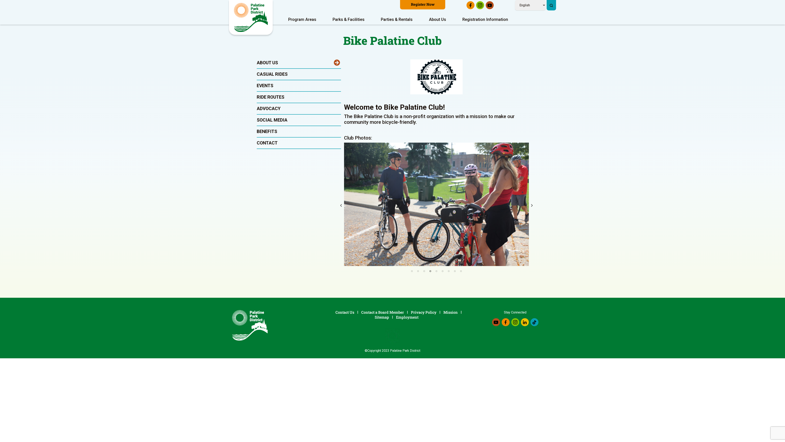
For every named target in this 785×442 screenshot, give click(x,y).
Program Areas (302, 19)
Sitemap (382, 317)
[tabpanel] (436, 204)
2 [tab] (418, 271)
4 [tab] (430, 271)
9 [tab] (461, 271)
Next (532, 205)
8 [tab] (455, 271)
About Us (437, 19)
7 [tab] (449, 271)
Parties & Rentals (397, 19)
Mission (450, 312)
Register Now (423, 4)
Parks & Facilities (348, 19)
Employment (407, 317)
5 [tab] (436, 271)
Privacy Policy (423, 312)
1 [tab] (412, 271)
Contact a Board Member (382, 312)
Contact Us (344, 312)
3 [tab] (424, 271)
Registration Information (485, 19)
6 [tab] (443, 271)
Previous (341, 205)
